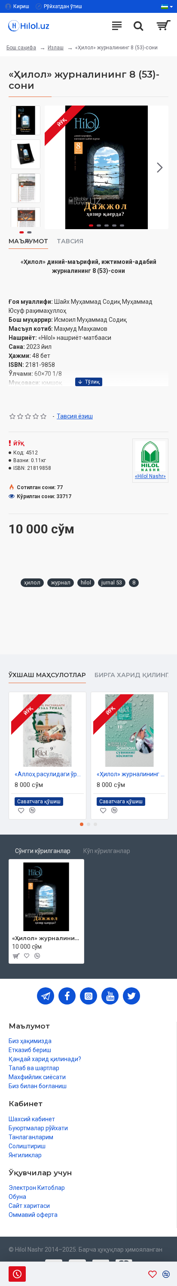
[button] (53, 167)
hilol (86, 582)
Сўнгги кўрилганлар (42, 850)
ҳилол (32, 582)
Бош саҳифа (21, 48)
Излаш (56, 48)
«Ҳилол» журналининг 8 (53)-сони (46, 938)
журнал (60, 582)
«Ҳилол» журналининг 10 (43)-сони (131, 774)
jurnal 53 (111, 582)
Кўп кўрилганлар (106, 850)
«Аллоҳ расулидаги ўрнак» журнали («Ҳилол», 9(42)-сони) (49, 774)
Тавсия (70, 241)
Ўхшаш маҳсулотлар (47, 675)
